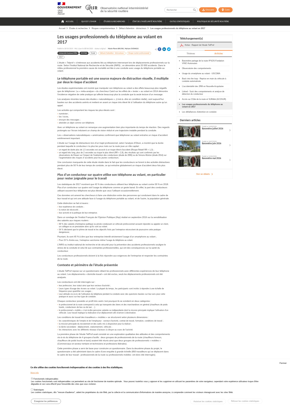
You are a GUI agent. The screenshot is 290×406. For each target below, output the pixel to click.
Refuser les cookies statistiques (245, 401)
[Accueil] (69, 9)
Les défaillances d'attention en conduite (199, 112)
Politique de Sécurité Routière (213, 21)
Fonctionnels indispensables (46, 379)
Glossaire (210, 10)
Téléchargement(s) (191, 38)
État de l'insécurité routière (147, 21)
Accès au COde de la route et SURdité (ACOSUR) (204, 99)
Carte (227, 10)
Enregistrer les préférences (46, 401)
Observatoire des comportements (196, 68)
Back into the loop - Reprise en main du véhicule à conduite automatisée (204, 79)
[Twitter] (169, 49)
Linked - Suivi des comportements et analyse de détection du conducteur (203, 92)
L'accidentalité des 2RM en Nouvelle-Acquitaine (203, 86)
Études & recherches (114, 21)
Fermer (283, 363)
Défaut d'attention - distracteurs (132, 28)
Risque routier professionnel (138, 53)
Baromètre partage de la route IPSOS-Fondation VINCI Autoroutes (203, 62)
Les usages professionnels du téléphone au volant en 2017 (177, 28)
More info (35, 373)
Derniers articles (190, 120)
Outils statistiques (180, 21)
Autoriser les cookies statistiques (208, 401)
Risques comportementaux (103, 28)
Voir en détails (203, 174)
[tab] (191, 53)
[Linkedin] (164, 49)
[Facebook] (159, 49)
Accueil (70, 21)
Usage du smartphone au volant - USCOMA (201, 73)
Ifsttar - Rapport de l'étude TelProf (199, 45)
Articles (218, 53)
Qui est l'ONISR (88, 21)
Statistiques (39, 390)
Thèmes (191, 53)
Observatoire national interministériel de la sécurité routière (124, 10)
